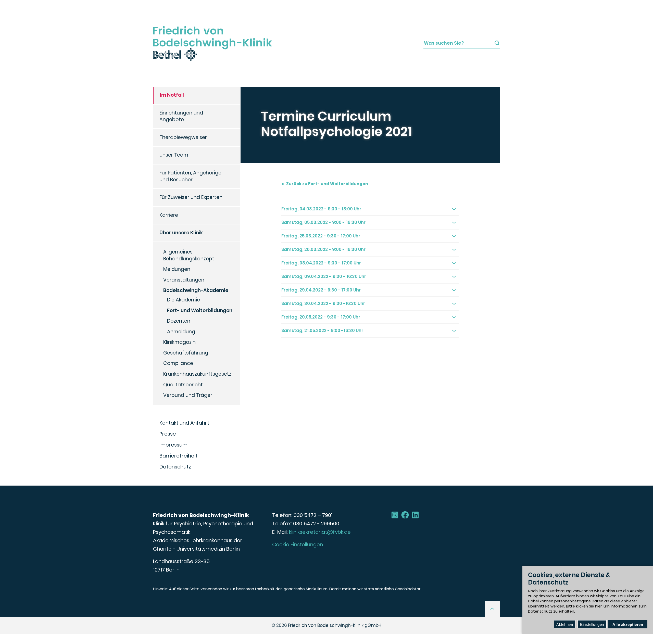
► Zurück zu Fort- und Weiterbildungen (324, 184)
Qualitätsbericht (183, 384)
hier (598, 606)
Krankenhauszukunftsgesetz (197, 374)
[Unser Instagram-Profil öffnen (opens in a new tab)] (395, 515)
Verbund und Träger (187, 395)
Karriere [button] (168, 215)
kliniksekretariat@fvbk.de (320, 532)
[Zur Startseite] (212, 43)
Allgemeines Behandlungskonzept (188, 255)
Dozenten (178, 321)
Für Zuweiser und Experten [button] (190, 197)
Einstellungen (592, 624)
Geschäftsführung (185, 352)
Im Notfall (172, 95)
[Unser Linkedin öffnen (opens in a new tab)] (415, 515)
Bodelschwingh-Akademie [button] (195, 290)
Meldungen (176, 269)
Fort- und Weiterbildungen (199, 310)
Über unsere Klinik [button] (181, 232)
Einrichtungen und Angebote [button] (181, 116)
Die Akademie (183, 299)
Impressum (173, 444)
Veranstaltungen (183, 279)
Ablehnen (564, 624)
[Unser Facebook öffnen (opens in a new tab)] (405, 515)
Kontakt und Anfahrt (184, 422)
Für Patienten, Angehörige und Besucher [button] (190, 176)
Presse (167, 433)
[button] (492, 609)
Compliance (178, 363)
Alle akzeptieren (627, 624)
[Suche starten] (497, 43)
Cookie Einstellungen (297, 544)
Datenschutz (175, 466)
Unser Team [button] (173, 154)
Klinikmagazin (179, 342)
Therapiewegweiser (183, 137)
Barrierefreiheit (178, 455)
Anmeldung (181, 331)
